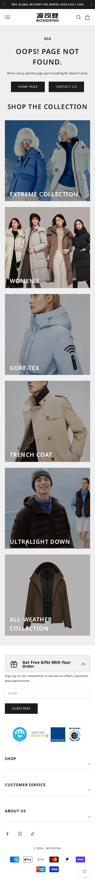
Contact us (66, 87)
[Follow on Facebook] (7, 833)
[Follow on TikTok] (32, 833)
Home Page (28, 87)
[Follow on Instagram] (20, 833)
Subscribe (21, 708)
